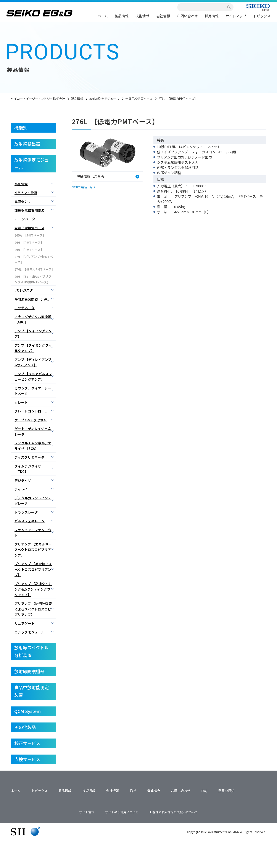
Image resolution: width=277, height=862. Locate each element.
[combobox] (203, 7)
